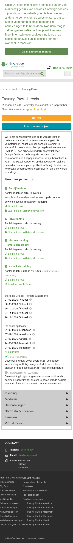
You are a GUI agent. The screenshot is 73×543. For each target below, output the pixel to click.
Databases (28, 486)
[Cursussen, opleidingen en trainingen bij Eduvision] (12, 65)
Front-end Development (11, 477)
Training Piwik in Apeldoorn (40, 503)
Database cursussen (33, 498)
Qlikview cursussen (9, 503)
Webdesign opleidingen (11, 520)
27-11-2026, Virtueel (16, 313)
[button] (33, 43)
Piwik (15, 89)
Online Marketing (8, 494)
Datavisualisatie (7, 490)
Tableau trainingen (9, 507)
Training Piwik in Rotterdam (40, 515)
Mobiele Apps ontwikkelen (35, 490)
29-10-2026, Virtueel (16, 308)
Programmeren (7, 481)
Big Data (4, 485)
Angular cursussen (9, 511)
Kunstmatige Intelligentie (35, 481)
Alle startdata (12, 351)
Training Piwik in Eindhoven (40, 507)
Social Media (6, 498)
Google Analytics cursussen (13, 524)
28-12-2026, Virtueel (16, 317)
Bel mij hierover (16, 206)
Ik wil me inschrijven (36, 126)
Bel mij (36, 118)
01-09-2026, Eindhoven (18, 330)
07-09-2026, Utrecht (16, 338)
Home (4, 89)
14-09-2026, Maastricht (18, 343)
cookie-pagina (14, 38)
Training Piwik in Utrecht (38, 520)
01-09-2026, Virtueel (16, 299)
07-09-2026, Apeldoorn (18, 334)
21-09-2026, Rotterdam (18, 347)
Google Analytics (14, 154)
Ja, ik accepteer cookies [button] (36, 51)
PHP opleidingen (31, 494)
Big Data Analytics (31, 477)
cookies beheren (47, 38)
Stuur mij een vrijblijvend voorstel (25, 210)
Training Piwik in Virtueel (38, 524)
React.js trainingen (9, 515)
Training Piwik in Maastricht (40, 511)
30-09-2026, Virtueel (16, 304)
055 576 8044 (61, 67)
